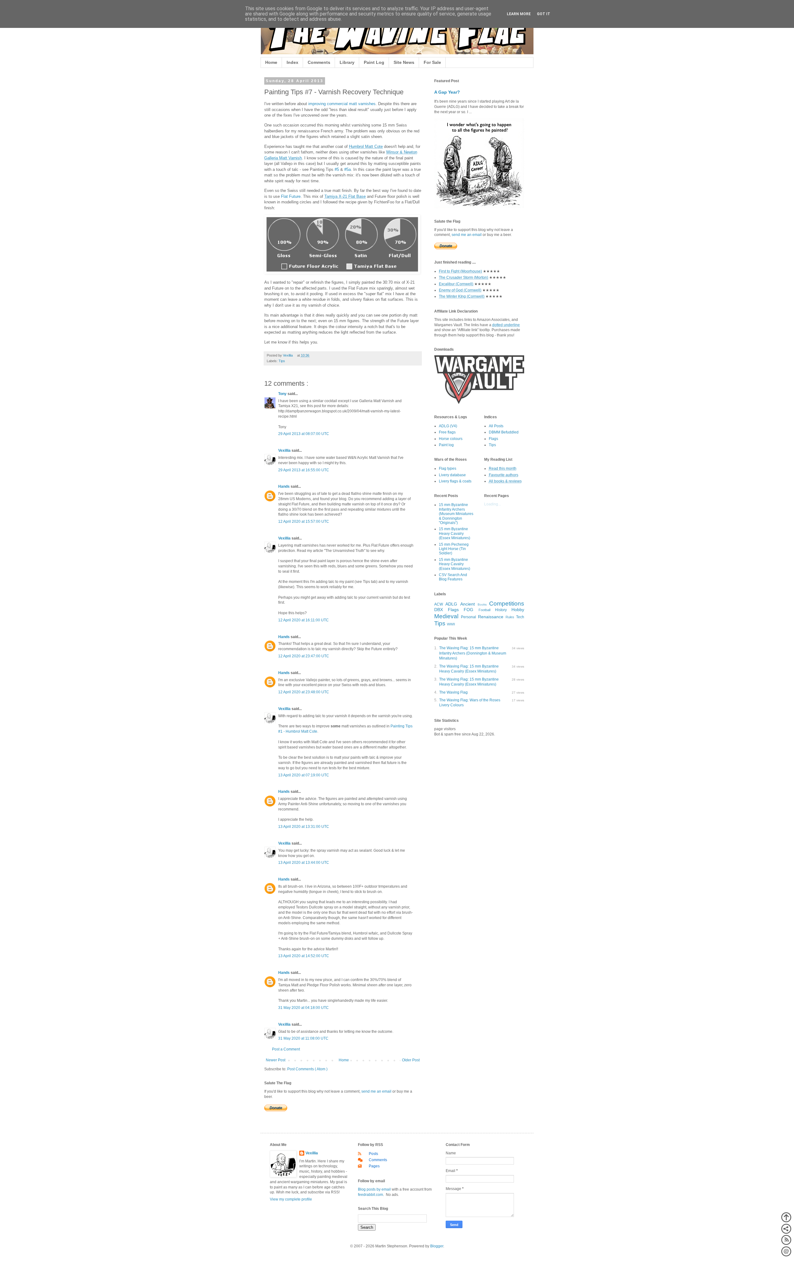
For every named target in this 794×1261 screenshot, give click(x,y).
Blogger (436, 1246)
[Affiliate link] (479, 403)
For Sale (432, 62)
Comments (319, 62)
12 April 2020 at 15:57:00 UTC (303, 521)
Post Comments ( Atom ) (307, 1069)
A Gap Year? (447, 92)
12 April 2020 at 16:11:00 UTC (303, 620)
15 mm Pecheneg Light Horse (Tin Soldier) (454, 549)
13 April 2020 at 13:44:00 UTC (303, 862)
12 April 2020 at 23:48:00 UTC (303, 692)
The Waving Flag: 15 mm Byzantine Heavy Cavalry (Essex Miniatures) (469, 669)
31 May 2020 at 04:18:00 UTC (303, 1008)
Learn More (519, 14)
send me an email (376, 1091)
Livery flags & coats (455, 481)
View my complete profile (291, 1199)
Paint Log (374, 62)
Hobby (517, 609)
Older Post (411, 1060)
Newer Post (275, 1060)
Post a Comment (286, 1049)
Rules (510, 617)
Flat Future (291, 196)
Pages (374, 1166)
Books (482, 604)
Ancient (467, 604)
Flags (493, 439)
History (501, 610)
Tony (283, 394)
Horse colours (450, 439)
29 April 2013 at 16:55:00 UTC (303, 470)
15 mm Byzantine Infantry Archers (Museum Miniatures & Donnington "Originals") (456, 514)
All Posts (496, 426)
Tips (282, 361)
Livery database (452, 475)
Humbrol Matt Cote (366, 146)
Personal (468, 617)
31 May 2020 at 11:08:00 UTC (303, 1038)
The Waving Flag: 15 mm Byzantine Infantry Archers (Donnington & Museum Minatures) (472, 653)
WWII (451, 624)
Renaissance (490, 616)
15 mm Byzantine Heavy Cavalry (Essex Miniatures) (454, 533)
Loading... (492, 504)
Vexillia (285, 450)
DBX (438, 609)
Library (347, 62)
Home (271, 62)
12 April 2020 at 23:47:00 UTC (303, 656)
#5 (337, 169)
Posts (373, 1154)
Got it (543, 14)
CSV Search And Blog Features (453, 577)
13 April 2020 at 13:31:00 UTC (303, 826)
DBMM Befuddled (504, 432)
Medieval (446, 616)
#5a (347, 169)
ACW (438, 604)
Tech (520, 617)
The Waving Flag (453, 692)
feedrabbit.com (370, 1194)
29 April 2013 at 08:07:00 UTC (303, 434)
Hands (284, 486)
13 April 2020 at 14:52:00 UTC (303, 956)
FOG (468, 609)
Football (484, 610)
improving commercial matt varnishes (342, 103)
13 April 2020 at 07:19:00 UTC (303, 775)
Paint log (446, 445)
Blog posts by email (374, 1189)
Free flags (447, 432)
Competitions (506, 603)
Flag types (447, 468)
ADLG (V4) (448, 426)
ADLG (451, 604)
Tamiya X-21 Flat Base (345, 196)
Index (292, 62)
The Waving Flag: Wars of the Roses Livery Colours (469, 703)
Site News (404, 62)
